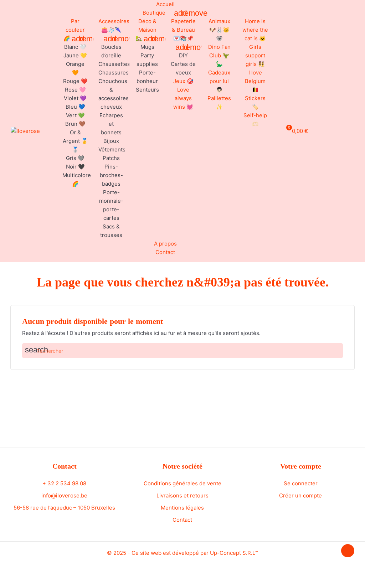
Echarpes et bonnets (111, 124)
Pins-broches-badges (111, 175)
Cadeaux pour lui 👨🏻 (219, 81)
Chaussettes (114, 64)
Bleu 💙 (75, 106)
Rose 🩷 (75, 89)
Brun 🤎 (75, 123)
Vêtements (111, 149)
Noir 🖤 (75, 166)
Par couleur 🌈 (74, 30)
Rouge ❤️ (75, 81)
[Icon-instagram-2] (341, 130)
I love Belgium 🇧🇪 (255, 81)
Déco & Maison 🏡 (145, 30)
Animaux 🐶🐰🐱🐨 (219, 30)
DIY (183, 55)
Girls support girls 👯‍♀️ (255, 55)
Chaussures (113, 72)
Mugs (147, 46)
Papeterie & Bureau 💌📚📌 (183, 30)
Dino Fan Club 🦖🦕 (219, 55)
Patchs (111, 158)
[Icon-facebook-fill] (332, 130)
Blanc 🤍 (75, 46)
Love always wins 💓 (183, 98)
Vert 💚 (75, 115)
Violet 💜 (75, 98)
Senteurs (147, 89)
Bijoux (111, 141)
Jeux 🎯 (183, 81)
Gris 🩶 (75, 158)
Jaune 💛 (75, 55)
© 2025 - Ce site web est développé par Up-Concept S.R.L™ (182, 552)
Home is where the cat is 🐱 (255, 30)
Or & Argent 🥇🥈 (75, 141)
